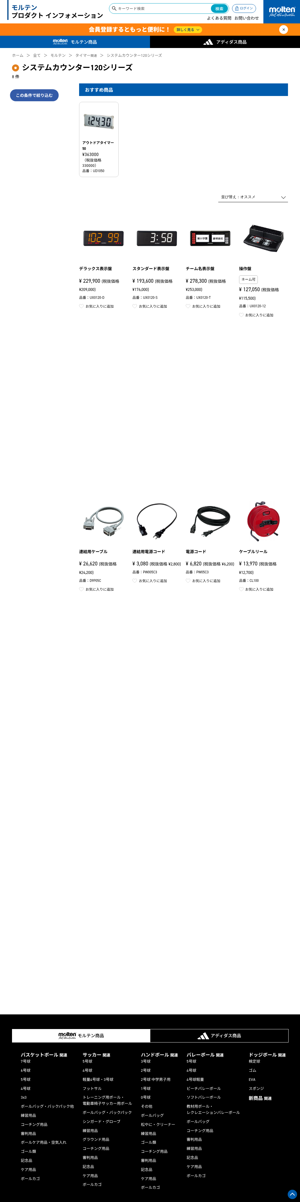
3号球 (146, 1061)
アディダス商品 (231, 42)
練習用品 (28, 1115)
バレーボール (205, 1055)
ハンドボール (159, 1055)
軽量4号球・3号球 (98, 1079)
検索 (219, 8)
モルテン (58, 55)
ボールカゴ (30, 1178)
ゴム (252, 1070)
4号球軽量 (195, 1079)
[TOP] (292, 1194)
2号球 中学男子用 (156, 1079)
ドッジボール (267, 1055)
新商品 (260, 1098)
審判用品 (28, 1133)
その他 (146, 1106)
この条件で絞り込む (34, 95)
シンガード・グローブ (101, 1121)
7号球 (25, 1061)
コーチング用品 (34, 1124)
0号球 (146, 1097)
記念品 (26, 1160)
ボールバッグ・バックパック (107, 1112)
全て (37, 55)
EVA (252, 1079)
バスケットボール (44, 1055)
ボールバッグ (152, 1115)
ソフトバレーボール (204, 1097)
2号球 (146, 1070)
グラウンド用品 (96, 1139)
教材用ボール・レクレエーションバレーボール (213, 1109)
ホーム (17, 55)
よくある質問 (219, 18)
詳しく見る (185, 30)
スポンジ (256, 1088)
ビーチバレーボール (204, 1088)
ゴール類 (28, 1151)
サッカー (96, 1055)
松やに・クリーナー (158, 1124)
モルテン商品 (84, 42)
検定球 (254, 1061)
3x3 (24, 1097)
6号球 (25, 1070)
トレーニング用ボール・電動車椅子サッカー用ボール (107, 1100)
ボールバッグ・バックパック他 (47, 1106)
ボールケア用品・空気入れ (44, 1142)
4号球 (25, 1088)
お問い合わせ (246, 18)
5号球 (25, 1079)
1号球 (146, 1088)
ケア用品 (28, 1169)
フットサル (92, 1088)
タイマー (86, 55)
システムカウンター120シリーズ (134, 55)
